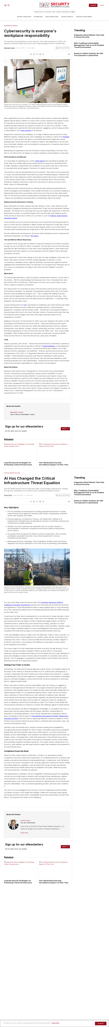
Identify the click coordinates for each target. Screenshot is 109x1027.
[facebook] (31, 54)
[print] (69, 54)
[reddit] (40, 54)
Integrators (38, 16)
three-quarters (26, 130)
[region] (54, 1023)
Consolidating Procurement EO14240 (45, 716)
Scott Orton (8, 495)
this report (34, 236)
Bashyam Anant (9, 48)
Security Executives (24, 16)
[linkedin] (34, 54)
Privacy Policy (55, 1023)
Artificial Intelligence (84, 16)
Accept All (100, 1023)
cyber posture (40, 161)
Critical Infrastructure (12, 473)
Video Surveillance (52, 16)
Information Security (11, 25)
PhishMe (66, 137)
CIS (25, 305)
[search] (8, 5)
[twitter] (37, 54)
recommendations (48, 346)
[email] (43, 54)
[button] (5, 5)
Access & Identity (67, 16)
